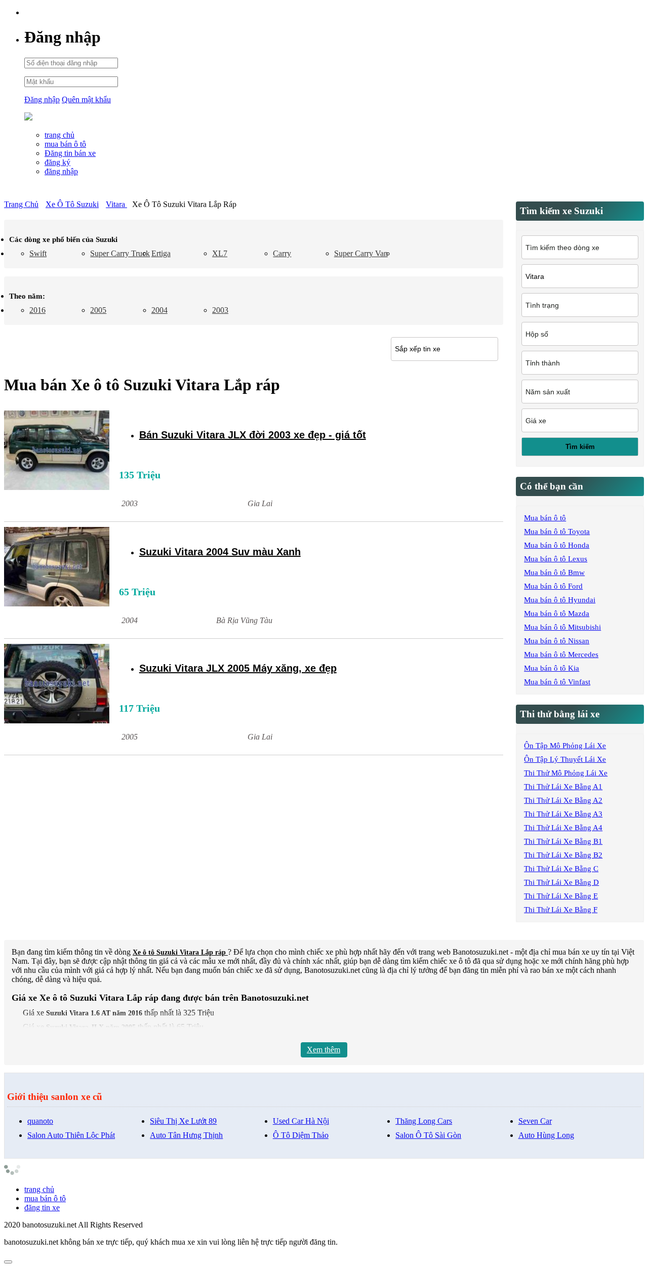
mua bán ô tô (65, 144)
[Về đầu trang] (8, 1261)
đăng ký (57, 162)
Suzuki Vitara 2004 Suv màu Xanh (220, 551)
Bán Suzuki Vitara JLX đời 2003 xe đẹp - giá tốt (252, 434)
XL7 (219, 253)
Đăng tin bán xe (70, 153)
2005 (98, 310)
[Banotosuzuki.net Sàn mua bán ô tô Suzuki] (28, 117)
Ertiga (161, 253)
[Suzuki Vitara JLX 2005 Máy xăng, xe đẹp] (56, 684)
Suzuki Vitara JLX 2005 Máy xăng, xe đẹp (238, 668)
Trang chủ (21, 204)
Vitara (116, 204)
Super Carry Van (361, 253)
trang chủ (59, 135)
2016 (37, 310)
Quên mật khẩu (86, 99)
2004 (159, 310)
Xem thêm (323, 1049)
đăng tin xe (42, 1207)
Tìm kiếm (580, 447)
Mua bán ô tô (545, 518)
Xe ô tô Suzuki (72, 204)
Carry (282, 253)
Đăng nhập (42, 99)
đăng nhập (61, 171)
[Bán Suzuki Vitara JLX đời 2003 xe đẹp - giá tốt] (56, 451)
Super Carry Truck (120, 253)
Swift (38, 253)
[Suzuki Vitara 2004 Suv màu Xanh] (56, 567)
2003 (220, 310)
